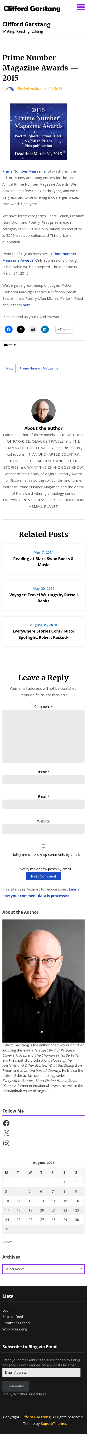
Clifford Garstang (26, 24)
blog (9, 368)
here (27, 304)
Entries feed (12, 1316)
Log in (7, 1310)
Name (43, 771)
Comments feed (16, 1323)
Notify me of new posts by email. (46, 869)
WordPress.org (14, 1329)
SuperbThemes (54, 1423)
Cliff (10, 88)
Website (43, 821)
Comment (43, 706)
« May (7, 1241)
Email (43, 796)
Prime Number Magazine (24, 171)
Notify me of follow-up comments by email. (45, 854)
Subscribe (15, 1386)
